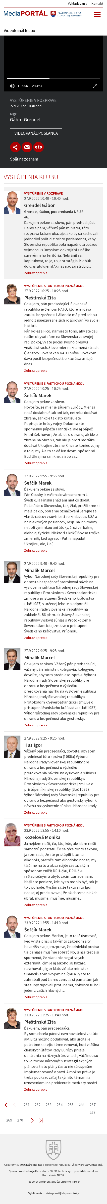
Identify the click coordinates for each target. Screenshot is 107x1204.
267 (93, 1104)
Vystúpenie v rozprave (43, 193)
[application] (53, 63)
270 (20, 1120)
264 (59, 1104)
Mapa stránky (70, 1193)
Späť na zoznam (24, 159)
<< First (8, 1105)
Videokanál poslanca (36, 133)
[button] (12, 86)
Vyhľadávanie (78, 3)
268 (93, 1112)
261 (27, 1104)
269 (9, 1120)
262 (38, 1104)
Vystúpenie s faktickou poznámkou (54, 286)
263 (49, 1104)
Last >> (38, 1120)
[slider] (53, 78)
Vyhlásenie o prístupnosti (44, 1193)
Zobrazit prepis (35, 273)
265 (70, 1104)
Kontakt (97, 3)
